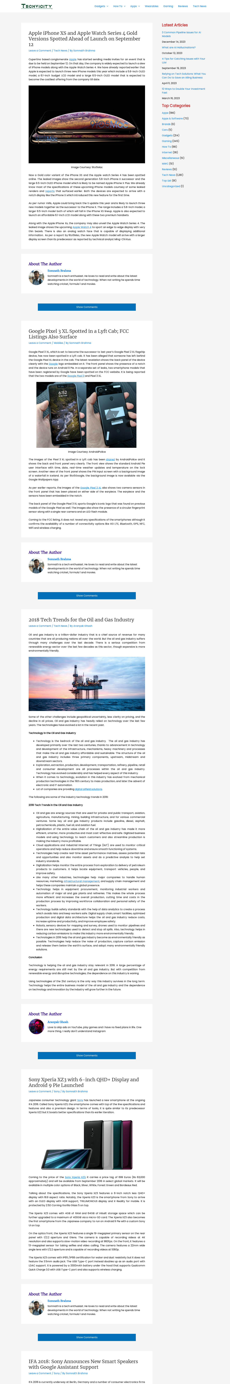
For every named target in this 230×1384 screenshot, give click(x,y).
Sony (57, 1091)
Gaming (167, 141)
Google (53, 364)
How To (166, 147)
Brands (166, 124)
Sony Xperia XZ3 (75, 1177)
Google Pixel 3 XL (90, 488)
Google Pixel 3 (75, 376)
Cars (165, 130)
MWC (165, 163)
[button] (106, 6)
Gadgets (167, 135)
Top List (166, 180)
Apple (73, 59)
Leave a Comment (40, 50)
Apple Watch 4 (82, 227)
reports (50, 191)
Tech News (60, 50)
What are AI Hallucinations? (179, 47)
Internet (167, 152)
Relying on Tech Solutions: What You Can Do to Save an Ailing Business (184, 75)
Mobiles (58, 343)
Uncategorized (171, 186)
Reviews (167, 169)
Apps (165, 113)
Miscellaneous (170, 158)
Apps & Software (172, 118)
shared (110, 459)
